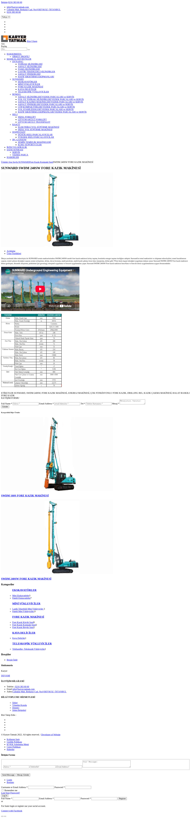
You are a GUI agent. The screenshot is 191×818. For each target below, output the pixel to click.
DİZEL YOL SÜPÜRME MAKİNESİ (35, 129)
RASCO (16, 124)
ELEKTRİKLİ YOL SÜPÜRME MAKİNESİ (38, 127)
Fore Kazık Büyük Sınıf (23, 627)
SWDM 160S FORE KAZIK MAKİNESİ (25, 495)
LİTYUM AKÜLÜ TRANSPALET (34, 122)
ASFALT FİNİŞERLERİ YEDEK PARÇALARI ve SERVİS (45, 104)
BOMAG (16, 94)
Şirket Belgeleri (19, 710)
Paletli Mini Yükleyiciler (23, 611)
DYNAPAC (17, 61)
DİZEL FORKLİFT (27, 117)
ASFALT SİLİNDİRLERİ (30, 66)
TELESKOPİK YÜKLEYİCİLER (33, 92)
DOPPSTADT (18, 132)
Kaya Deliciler (18, 638)
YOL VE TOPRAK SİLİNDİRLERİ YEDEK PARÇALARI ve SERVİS (51, 99)
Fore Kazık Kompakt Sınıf (41, 162)
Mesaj (115, 403)
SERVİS (16, 152)
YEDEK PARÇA (20, 155)
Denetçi (15, 708)
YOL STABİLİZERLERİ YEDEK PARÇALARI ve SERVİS (46, 109)
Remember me (10, 790)
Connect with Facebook (11, 811)
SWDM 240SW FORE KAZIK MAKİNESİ (26, 578)
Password (60, 787)
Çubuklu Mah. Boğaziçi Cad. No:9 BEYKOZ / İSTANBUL (34, 9)
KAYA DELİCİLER (27, 89)
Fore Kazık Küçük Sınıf (23, 622)
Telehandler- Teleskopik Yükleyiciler (28, 649)
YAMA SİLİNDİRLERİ (29, 69)
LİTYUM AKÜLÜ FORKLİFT (32, 119)
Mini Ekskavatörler (20, 595)
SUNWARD (18, 79)
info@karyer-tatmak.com (18, 7)
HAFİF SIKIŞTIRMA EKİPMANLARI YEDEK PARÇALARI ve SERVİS (52, 112)
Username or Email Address (14, 787)
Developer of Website (50, 734)
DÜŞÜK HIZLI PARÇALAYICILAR (35, 134)
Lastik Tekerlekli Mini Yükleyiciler (28, 609)
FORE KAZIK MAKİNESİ (30, 87)
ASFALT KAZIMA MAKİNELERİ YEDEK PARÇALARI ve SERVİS (50, 102)
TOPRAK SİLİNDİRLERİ (30, 64)
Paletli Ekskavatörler (21, 598)
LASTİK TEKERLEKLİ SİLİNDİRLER (36, 71)
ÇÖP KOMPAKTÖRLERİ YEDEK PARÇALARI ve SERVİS (46, 107)
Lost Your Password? (10, 793)
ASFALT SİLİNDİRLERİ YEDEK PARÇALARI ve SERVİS (46, 97)
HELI (14, 114)
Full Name (6, 403)
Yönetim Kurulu (19, 705)
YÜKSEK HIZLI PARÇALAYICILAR (36, 137)
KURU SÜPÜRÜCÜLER (30, 145)
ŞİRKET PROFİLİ (20, 56)
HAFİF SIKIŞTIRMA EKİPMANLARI (36, 76)
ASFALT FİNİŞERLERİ (29, 74)
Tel (83, 403)
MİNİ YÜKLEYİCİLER (29, 84)
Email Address (46, 403)
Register (10, 782)
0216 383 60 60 (15, 2)
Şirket (14, 703)
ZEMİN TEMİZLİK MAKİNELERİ (34, 142)
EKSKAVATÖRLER (27, 82)
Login (9, 780)
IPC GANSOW (19, 139)
